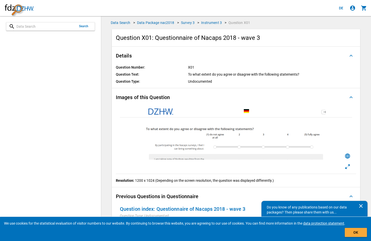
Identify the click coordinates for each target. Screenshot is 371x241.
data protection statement (323, 223)
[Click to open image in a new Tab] (347, 167)
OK (355, 232)
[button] (236, 56)
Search (84, 26)
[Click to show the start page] (19, 8)
